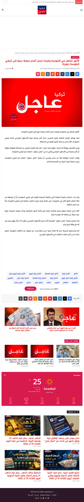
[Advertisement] (42, 32)
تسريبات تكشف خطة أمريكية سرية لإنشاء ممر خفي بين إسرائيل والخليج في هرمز (16, 361)
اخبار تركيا (53, 278)
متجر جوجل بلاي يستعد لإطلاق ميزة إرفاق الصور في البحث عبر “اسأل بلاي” (61, 439)
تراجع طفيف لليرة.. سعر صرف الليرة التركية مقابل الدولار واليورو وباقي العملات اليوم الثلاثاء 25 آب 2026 (63, 475)
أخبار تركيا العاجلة (51, 273)
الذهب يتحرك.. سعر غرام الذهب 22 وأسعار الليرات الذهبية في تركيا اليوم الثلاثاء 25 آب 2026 (23, 441)
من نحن (37, 495)
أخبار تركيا (65, 273)
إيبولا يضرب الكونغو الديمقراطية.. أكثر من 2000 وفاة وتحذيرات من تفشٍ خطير (68, 361)
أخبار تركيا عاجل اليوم (69, 278)
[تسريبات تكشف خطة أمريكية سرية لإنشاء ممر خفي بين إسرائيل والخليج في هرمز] (16, 351)
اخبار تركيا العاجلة (39, 278)
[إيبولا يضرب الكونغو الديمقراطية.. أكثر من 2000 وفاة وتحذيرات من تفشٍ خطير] (67, 351)
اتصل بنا (54, 495)
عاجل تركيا (18, 282)
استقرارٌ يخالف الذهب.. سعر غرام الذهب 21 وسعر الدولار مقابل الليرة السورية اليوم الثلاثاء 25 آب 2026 (22, 475)
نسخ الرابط (30, 288)
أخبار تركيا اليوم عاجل (16, 273)
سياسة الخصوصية (45, 495)
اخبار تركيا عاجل (22, 278)
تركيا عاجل (38, 282)
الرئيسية (75, 53)
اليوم (56, 282)
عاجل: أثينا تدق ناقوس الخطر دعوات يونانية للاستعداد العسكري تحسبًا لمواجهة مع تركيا (42, 361)
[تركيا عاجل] (42, 10)
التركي (10, 278)
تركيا (48, 282)
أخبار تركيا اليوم (34, 273)
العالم (65, 282)
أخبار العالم (69, 53)
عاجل (28, 282)
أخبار (75, 273)
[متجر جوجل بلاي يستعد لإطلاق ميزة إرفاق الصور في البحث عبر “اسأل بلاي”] (61, 425)
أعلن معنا (30, 495)
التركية (74, 282)
